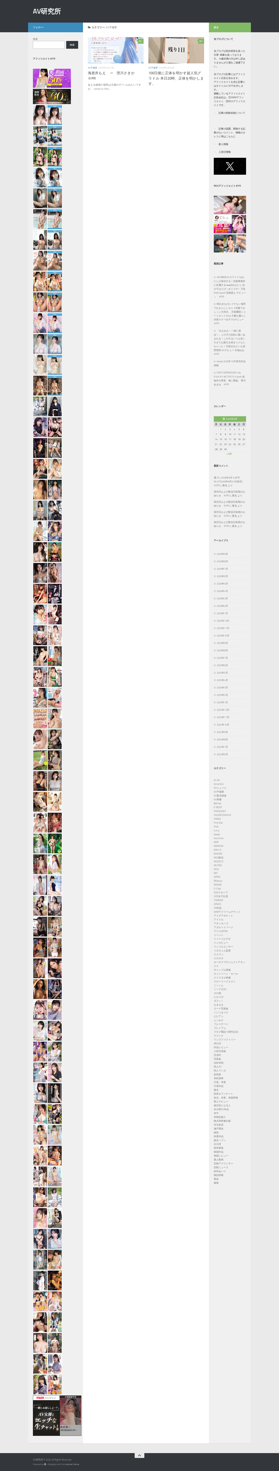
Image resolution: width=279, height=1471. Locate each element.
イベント (218, 935)
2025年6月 (222, 665)
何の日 (217, 1043)
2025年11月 (223, 628)
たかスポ (218, 997)
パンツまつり (221, 1012)
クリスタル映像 (222, 977)
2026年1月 (222, 613)
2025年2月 (222, 695)
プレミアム (220, 1028)
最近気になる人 (222, 1105)
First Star (218, 822)
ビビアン (218, 1016)
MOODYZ (218, 861)
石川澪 (217, 1144)
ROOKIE (218, 884)
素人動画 (218, 1159)
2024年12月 (223, 709)
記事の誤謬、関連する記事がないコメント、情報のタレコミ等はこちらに (229, 132)
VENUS (217, 904)
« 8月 (229, 453)
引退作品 (218, 1086)
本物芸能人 (220, 1117)
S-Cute (217, 888)
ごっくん (218, 985)
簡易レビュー (221, 1155)
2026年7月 (222, 568)
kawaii (217, 834)
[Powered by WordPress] (45, 1464)
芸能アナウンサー (223, 1163)
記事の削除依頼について (232, 112)
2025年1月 (222, 702)
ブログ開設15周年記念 (226, 1031)
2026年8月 (222, 561)
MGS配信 (218, 857)
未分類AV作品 (221, 1109)
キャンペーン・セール (226, 973)
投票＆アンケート (223, 1093)
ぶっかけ (218, 1020)
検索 (35, 39)
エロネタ (218, 958)
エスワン (218, 954)
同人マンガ (220, 1070)
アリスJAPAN (221, 931)
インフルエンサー (223, 946)
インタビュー (221, 942)
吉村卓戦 (218, 1062)
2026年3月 (222, 598)
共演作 (217, 1055)
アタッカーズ (221, 923)
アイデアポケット (223, 915)
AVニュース (220, 787)
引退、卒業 (220, 1082)
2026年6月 (222, 576)
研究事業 (218, 1148)
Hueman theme (72, 1464)
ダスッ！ (218, 1000)
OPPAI (217, 877)
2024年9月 (222, 732)
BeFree (217, 803)
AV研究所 (47, 11)
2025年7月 (222, 657)
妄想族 (217, 1074)
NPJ (215, 873)
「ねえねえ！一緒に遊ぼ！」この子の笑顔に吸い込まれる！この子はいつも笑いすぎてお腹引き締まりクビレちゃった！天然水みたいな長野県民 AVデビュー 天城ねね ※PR (230, 342)
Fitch (216, 826)
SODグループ (221, 892)
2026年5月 (222, 583)
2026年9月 (222, 554)
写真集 (217, 1059)
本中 (216, 1113)
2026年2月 (222, 606)
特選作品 (218, 1136)
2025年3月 (222, 687)
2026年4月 (222, 591)
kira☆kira (218, 838)
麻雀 (216, 1182)
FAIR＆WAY (220, 811)
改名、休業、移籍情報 (226, 1097)
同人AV (218, 1066)
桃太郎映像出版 (222, 1120)
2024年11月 (223, 717)
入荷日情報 (225, 152)
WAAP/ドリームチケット (227, 911)
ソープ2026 (220, 989)
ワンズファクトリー (225, 1039)
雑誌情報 (218, 1175)
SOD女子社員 (221, 896)
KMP (216, 842)
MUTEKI (218, 865)
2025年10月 (223, 635)
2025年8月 (222, 650)
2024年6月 (222, 754)
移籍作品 (218, 1151)
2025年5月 (222, 672)
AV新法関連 (220, 795)
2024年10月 (223, 724)
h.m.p (216, 830)
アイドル (218, 919)
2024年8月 (222, 739)
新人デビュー (221, 1101)
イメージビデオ (222, 938)
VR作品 (218, 908)
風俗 (216, 1179)
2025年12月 (223, 620)
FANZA (217, 818)
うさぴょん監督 (222, 950)
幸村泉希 (218, 1078)
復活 (216, 1089)
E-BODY (218, 807)
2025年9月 (222, 643)
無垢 (216, 1132)
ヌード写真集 (221, 1008)
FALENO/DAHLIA (222, 815)
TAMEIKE (218, 900)
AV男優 (218, 799)
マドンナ (218, 1035)
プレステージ (221, 1024)
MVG (216, 869)
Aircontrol (218, 784)
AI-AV (217, 780)
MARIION (218, 846)
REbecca (218, 880)
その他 (217, 993)
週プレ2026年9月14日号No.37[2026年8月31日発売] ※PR (229, 481)
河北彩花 (218, 1124)
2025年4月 (222, 680)
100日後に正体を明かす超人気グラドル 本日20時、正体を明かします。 (176, 78)
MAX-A (217, 849)
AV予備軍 (92, 67)
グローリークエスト (225, 981)
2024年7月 (222, 747)
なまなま (218, 1004)
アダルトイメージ (223, 927)
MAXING (218, 853)
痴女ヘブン (220, 1140)
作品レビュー (221, 1047)
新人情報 (223, 144)
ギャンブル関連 (222, 969)
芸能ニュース (221, 1167)
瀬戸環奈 (218, 1128)
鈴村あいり (220, 1171)
